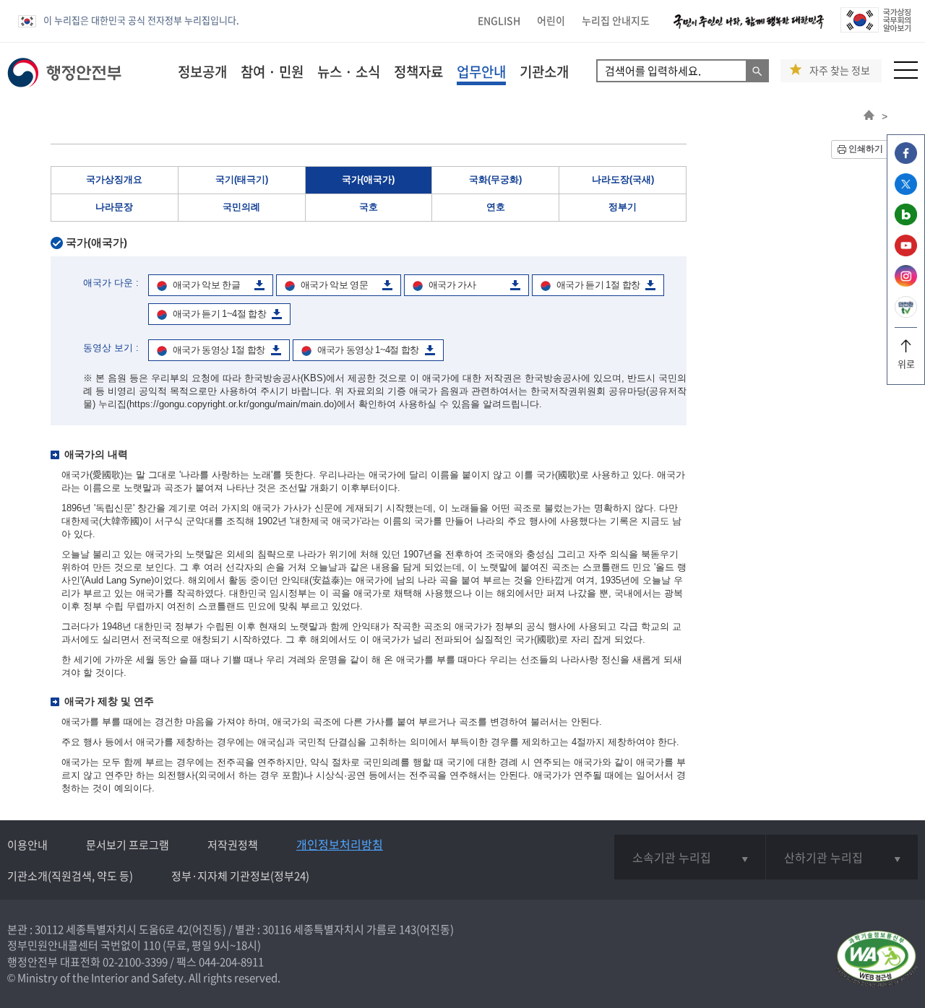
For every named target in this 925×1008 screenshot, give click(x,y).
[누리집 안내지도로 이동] (906, 75)
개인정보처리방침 (339, 844)
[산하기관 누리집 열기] (842, 857)
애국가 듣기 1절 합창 (598, 284)
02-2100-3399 (135, 962)
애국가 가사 (452, 284)
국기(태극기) (241, 179)
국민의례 (241, 206)
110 (152, 945)
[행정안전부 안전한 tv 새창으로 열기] (906, 314)
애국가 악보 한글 (206, 284)
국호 (368, 206)
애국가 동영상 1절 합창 (219, 349)
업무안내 (481, 71)
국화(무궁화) (495, 179)
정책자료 (418, 71)
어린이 (551, 20)
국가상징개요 (114, 179)
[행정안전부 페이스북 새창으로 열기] (906, 160)
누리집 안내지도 (616, 20)
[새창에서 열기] (876, 960)
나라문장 (114, 206)
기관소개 (544, 71)
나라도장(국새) (623, 179)
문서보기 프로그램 (127, 845)
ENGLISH (499, 20)
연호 (495, 206)
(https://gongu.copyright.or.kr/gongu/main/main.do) (231, 404)
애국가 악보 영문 (334, 284)
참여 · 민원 (272, 71)
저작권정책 (232, 845)
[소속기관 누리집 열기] (689, 857)
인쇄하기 (865, 149)
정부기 (622, 206)
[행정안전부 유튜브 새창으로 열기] (906, 252)
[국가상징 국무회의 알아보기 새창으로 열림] (875, 28)
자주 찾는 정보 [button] (839, 70)
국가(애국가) (368, 179)
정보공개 (202, 71)
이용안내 (27, 845)
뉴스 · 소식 (348, 71)
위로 (906, 363)
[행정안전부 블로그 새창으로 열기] (906, 221)
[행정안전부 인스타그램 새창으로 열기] (906, 283)
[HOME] (869, 116)
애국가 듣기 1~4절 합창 (219, 313)
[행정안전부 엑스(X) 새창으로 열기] (906, 191)
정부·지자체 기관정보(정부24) (240, 876)
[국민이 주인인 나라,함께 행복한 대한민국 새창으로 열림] (749, 28)
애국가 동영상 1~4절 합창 (368, 349)
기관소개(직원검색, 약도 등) (70, 876)
